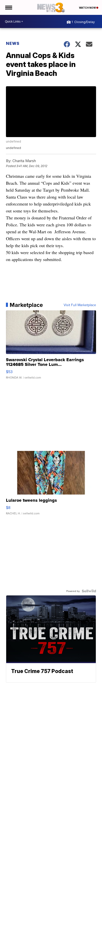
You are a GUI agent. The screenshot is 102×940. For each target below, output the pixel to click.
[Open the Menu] (8, 7)
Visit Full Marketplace (80, 305)
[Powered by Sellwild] (89, 591)
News (13, 43)
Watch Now (87, 7)
